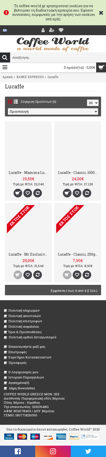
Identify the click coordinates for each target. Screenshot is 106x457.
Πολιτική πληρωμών (23, 310)
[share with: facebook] (17, 451)
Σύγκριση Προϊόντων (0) (38, 102)
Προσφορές (18, 362)
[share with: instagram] (53, 451)
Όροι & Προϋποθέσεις (25, 332)
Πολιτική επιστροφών (25, 321)
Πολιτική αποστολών (24, 316)
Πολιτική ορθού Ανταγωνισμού (32, 337)
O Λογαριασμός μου (23, 372)
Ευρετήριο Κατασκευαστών (29, 357)
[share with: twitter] (88, 451)
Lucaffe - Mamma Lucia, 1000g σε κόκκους (29, 172)
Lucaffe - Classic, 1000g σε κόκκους (78, 172)
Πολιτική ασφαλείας (23, 326)
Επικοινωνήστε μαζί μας (26, 346)
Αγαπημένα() (18, 382)
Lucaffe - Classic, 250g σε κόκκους (78, 254)
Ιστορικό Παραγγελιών (26, 377)
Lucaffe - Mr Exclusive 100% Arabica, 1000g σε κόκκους (29, 254)
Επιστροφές (17, 352)
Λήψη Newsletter (22, 388)
